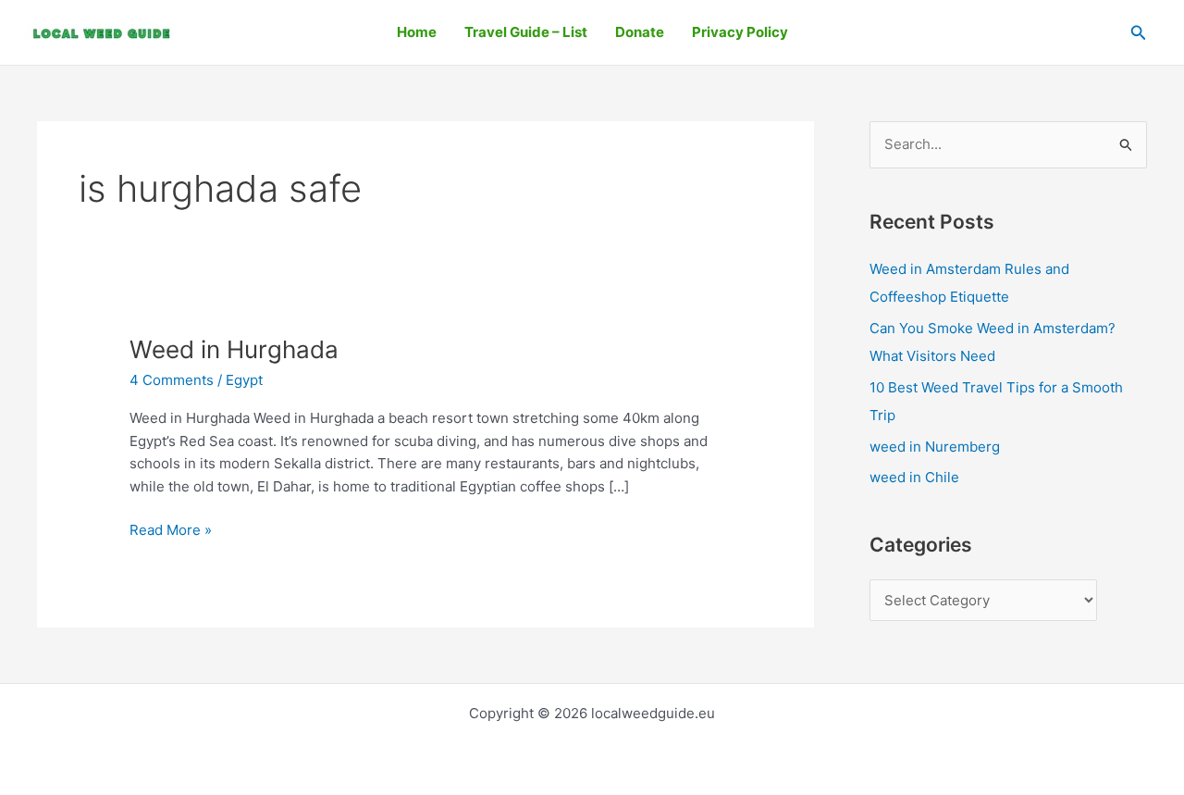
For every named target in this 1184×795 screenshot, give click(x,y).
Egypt (244, 380)
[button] (1138, 32)
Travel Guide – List (525, 32)
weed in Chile (914, 477)
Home (417, 32)
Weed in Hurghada (234, 349)
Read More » (171, 529)
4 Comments (172, 380)
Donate (639, 32)
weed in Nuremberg (935, 446)
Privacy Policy (740, 32)
